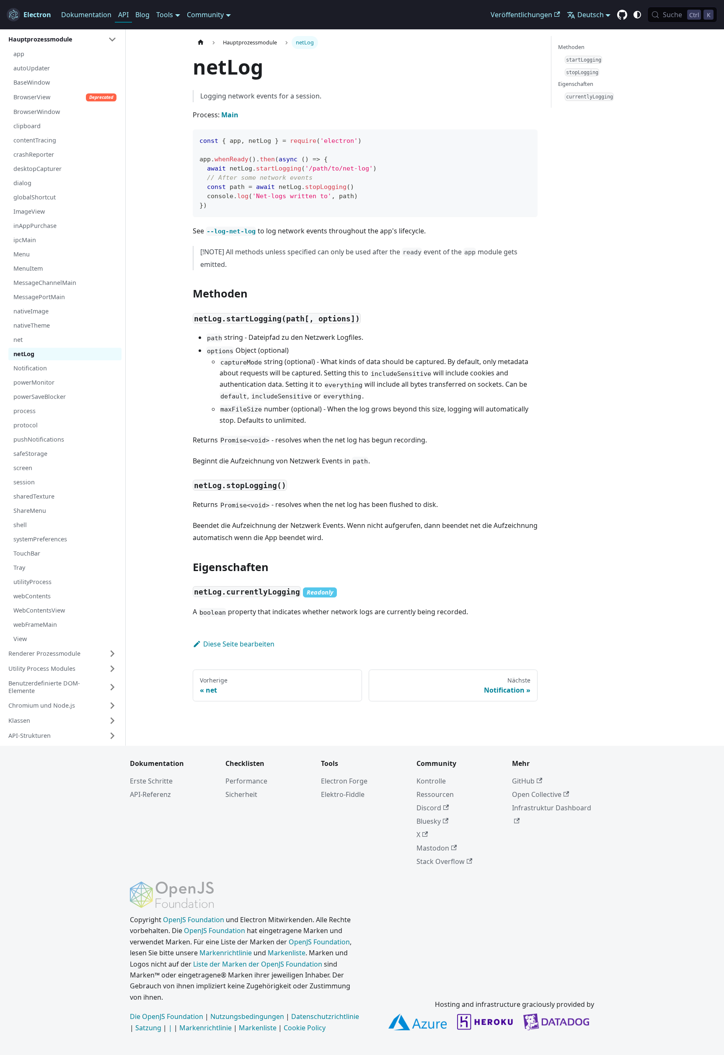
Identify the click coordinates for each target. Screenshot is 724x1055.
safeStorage (30, 454)
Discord (428, 807)
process (24, 411)
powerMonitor (33, 382)
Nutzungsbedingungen (247, 1016)
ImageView (29, 211)
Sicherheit (241, 794)
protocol (25, 425)
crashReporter (33, 154)
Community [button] (205, 14)
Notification (30, 368)
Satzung (148, 1027)
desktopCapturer (37, 169)
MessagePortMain (39, 297)
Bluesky (428, 821)
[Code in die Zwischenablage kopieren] (527, 140)
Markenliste (286, 952)
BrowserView (63, 97)
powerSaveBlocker (39, 397)
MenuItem (28, 268)
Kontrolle (431, 781)
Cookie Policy (305, 1027)
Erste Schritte (151, 781)
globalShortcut (34, 197)
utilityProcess (32, 582)
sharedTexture (33, 496)
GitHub (523, 781)
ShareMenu (29, 511)
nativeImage (31, 311)
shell (20, 525)
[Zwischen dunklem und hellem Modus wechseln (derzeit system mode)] (637, 14)
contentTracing (34, 140)
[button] (62, 39)
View (20, 639)
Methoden (571, 47)
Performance (246, 781)
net (18, 340)
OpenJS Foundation (193, 919)
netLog (23, 354)
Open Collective (536, 794)
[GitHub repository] (622, 15)
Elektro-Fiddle (343, 794)
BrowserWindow (36, 112)
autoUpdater (31, 68)
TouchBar (26, 553)
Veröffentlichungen (521, 14)
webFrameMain (35, 624)
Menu (21, 254)
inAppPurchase (35, 226)
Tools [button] (164, 14)
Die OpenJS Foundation (166, 1016)
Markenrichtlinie (225, 952)
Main (229, 114)
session (24, 482)
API (123, 14)
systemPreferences (40, 539)
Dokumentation (86, 14)
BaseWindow (31, 82)
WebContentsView (39, 610)
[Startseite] (201, 42)
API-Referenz (150, 794)
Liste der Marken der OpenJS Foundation (257, 964)
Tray (19, 567)
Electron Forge (344, 781)
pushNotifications (38, 439)
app (18, 54)
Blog (142, 14)
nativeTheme (31, 325)
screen (22, 468)
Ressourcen (435, 794)
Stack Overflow (440, 861)
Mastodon (432, 848)
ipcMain (24, 240)
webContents (32, 596)
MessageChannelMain (44, 283)
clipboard (27, 126)
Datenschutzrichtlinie (325, 1016)
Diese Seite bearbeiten (238, 644)
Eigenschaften (575, 84)
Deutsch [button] (590, 14)
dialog (22, 183)
